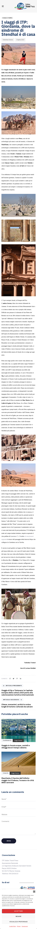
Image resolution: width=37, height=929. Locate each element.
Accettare (18, 911)
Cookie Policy (12, 926)
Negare (18, 916)
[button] (34, 892)
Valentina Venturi (8, 40)
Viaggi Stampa (7, 18)
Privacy (19, 926)
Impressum (25, 926)
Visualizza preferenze (18, 922)
